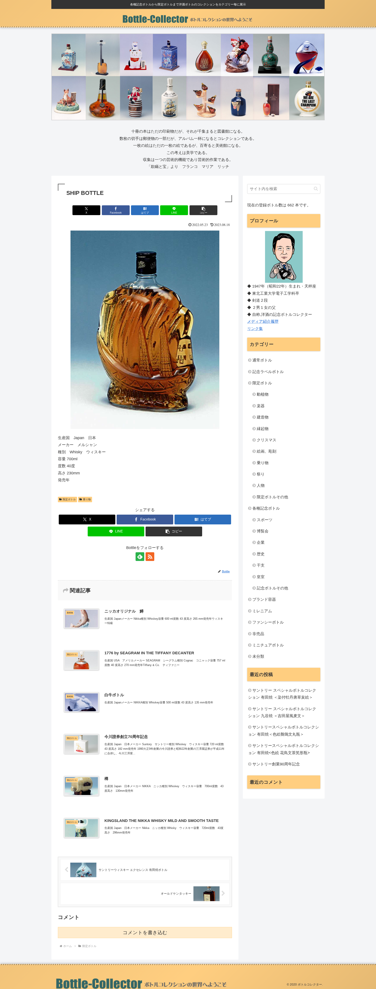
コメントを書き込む (145, 932)
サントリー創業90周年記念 (276, 764)
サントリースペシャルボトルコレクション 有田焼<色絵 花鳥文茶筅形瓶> (283, 749)
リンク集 (255, 328)
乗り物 (87, 499)
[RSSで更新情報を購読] (150, 556)
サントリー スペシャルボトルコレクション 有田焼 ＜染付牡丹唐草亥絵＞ (282, 693)
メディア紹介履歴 (263, 321)
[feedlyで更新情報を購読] (140, 556)
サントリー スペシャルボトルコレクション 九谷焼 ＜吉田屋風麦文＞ (282, 712)
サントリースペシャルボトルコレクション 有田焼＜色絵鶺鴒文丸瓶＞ (283, 730)
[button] (203, 210)
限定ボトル (69, 499)
